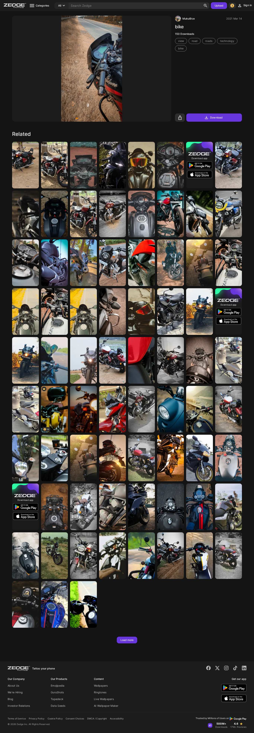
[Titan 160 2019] (54, 604)
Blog (10, 699)
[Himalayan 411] (228, 262)
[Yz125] (199, 214)
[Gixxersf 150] (54, 507)
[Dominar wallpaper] (170, 262)
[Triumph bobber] (25, 604)
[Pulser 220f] (83, 360)
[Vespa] (228, 360)
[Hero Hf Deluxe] (112, 311)
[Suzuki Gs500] (83, 409)
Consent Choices (75, 718)
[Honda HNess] (228, 214)
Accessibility (117, 718)
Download (216, 117)
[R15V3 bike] (112, 165)
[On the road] (83, 604)
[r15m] (25, 214)
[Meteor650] (83, 555)
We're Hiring (15, 692)
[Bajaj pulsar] (25, 311)
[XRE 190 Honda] (83, 165)
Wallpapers (101, 685)
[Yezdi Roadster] (112, 262)
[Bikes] (83, 262)
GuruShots (57, 692)
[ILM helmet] (141, 165)
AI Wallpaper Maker (106, 705)
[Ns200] (170, 165)
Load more (127, 640)
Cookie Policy (55, 718)
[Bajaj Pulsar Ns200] (199, 555)
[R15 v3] (54, 214)
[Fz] (112, 409)
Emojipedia (58, 685)
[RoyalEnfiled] (25, 165)
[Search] (205, 5)
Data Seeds (58, 705)
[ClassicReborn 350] (83, 507)
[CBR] (141, 262)
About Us (13, 685)
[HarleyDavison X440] (170, 311)
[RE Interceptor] (112, 214)
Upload (219, 5)
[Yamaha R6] (141, 507)
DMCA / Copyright (97, 718)
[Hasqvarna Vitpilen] (54, 458)
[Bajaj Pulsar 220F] (25, 360)
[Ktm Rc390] (170, 458)
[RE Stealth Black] (83, 458)
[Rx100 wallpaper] (112, 555)
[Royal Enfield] (170, 214)
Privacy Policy (37, 718)
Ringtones (100, 692)
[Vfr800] (199, 458)
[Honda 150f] (25, 262)
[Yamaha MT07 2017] (25, 458)
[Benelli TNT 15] (228, 507)
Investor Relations (19, 705)
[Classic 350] (199, 507)
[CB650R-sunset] (112, 458)
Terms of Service (17, 718)
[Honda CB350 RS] (25, 555)
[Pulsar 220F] (199, 311)
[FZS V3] (54, 262)
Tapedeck (57, 699)
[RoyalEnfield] (54, 165)
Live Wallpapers (104, 699)
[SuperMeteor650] (228, 165)
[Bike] (141, 214)
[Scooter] (170, 409)
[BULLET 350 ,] (199, 409)
